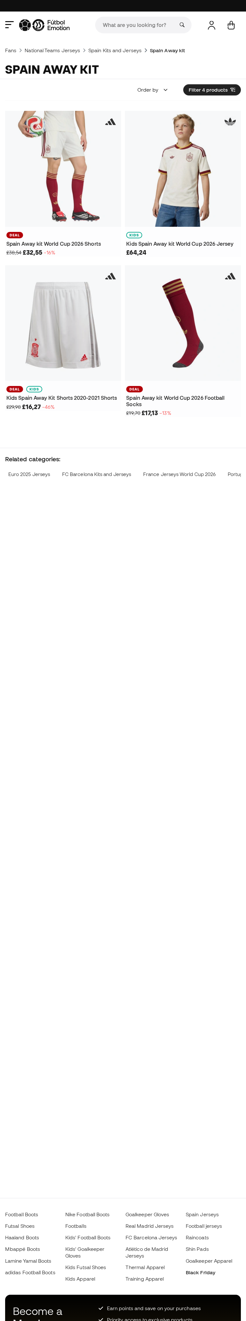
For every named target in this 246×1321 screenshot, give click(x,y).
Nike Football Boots (87, 1214)
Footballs (75, 1226)
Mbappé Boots (22, 1249)
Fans (10, 50)
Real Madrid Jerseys (150, 1226)
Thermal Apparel (145, 1267)
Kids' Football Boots (88, 1237)
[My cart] (231, 25)
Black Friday (200, 1272)
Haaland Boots (22, 1237)
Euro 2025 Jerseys (29, 474)
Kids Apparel (80, 1279)
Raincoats (197, 1237)
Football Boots (21, 1214)
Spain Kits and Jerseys (115, 50)
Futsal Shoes (20, 1226)
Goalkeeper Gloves (147, 1214)
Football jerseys (204, 1226)
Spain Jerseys (202, 1214)
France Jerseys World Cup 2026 (179, 474)
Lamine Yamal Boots (28, 1261)
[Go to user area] (211, 25)
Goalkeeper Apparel (209, 1261)
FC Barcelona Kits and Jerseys (96, 474)
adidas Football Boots (30, 1272)
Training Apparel (145, 1279)
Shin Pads (197, 1249)
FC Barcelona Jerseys (151, 1237)
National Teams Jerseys (52, 50)
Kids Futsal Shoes (85, 1267)
